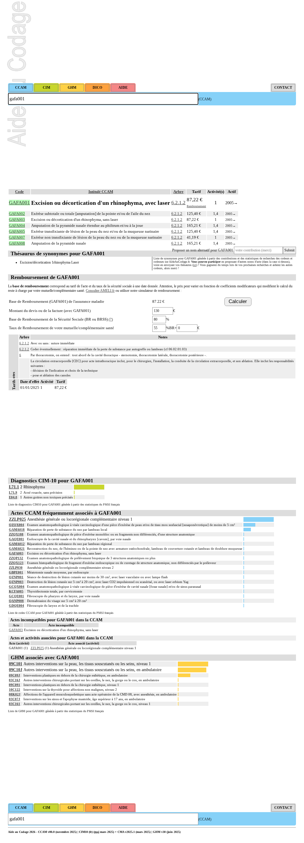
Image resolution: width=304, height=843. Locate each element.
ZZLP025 (17, 519)
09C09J (14, 675)
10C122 (14, 689)
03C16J (14, 680)
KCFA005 (16, 591)
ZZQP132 (16, 558)
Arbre (178, 191)
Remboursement (196, 206)
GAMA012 (17, 544)
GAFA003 (16, 553)
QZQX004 (16, 525)
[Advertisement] (152, 41)
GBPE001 (16, 572)
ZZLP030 (16, 567)
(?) (111, 319)
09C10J (15, 670)
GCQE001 (16, 596)
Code (19, 191)
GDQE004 (16, 605)
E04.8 (13, 497)
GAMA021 (17, 548)
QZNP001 (16, 577)
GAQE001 (16, 539)
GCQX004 (16, 586)
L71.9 (13, 492)
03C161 (14, 704)
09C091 (14, 685)
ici (194, 265)
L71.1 (14, 487)
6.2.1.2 (178, 202)
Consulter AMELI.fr (100, 291)
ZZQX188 (16, 534)
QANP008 (16, 601)
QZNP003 (16, 582)
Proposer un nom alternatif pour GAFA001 (202, 250)
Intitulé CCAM (100, 191)
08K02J (14, 694)
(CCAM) (204, 99)
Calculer (238, 301)
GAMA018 (17, 529)
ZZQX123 (16, 563)
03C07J (14, 699)
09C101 (15, 664)
